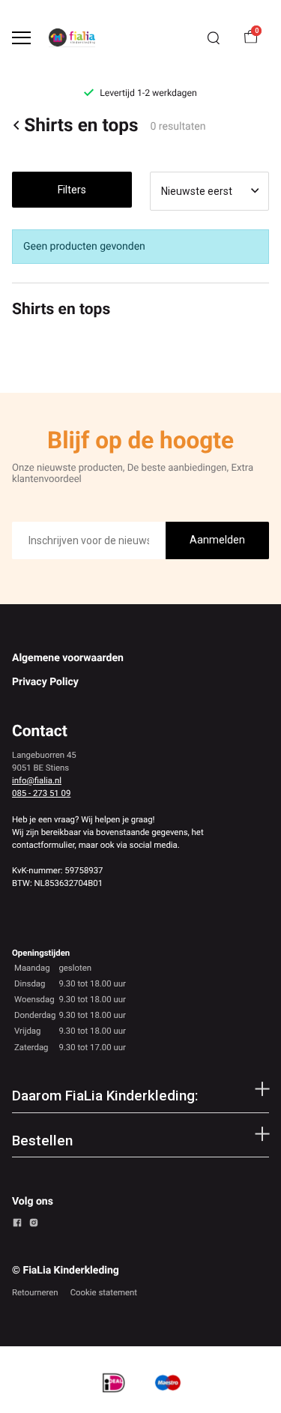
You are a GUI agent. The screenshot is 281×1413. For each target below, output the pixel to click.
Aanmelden (217, 540)
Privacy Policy (45, 682)
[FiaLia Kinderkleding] (72, 37)
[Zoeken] (213, 38)
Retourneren (35, 1292)
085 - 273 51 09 (41, 793)
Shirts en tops (81, 125)
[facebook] (17, 1225)
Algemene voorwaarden (68, 658)
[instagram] (33, 1225)
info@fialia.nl (36, 780)
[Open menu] (21, 37)
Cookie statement (103, 1292)
